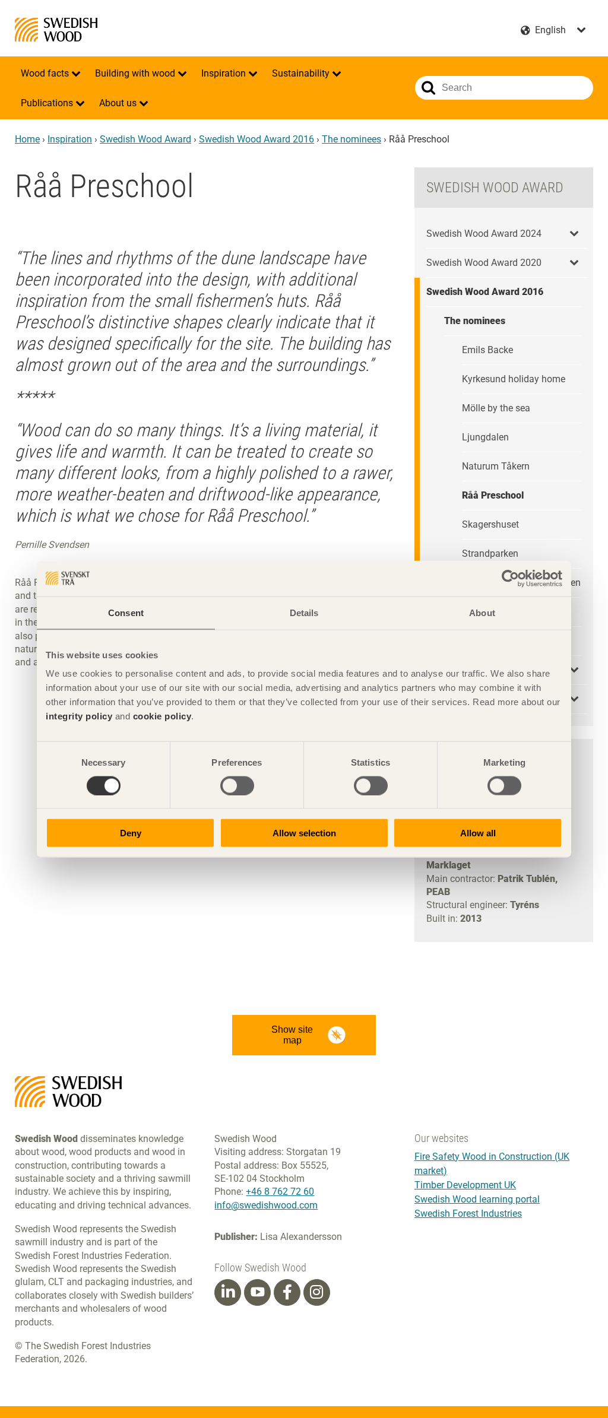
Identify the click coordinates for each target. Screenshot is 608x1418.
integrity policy (79, 716)
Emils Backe (487, 350)
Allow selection (304, 833)
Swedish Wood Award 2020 (484, 262)
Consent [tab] (126, 612)
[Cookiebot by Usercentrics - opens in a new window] (510, 578)
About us (119, 103)
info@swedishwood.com (266, 1205)
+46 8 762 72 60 (280, 1191)
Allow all (478, 833)
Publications (48, 103)
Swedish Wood (56, 30)
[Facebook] (287, 1292)
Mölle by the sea (496, 408)
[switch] (237, 785)
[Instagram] (316, 1292)
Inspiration (224, 73)
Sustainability (302, 73)
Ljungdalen (485, 437)
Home (27, 139)
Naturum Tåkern (496, 466)
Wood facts (46, 73)
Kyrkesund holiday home (513, 379)
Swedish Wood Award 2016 (256, 139)
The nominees (351, 139)
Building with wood (136, 73)
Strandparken (490, 553)
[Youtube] (257, 1292)
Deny (130, 833)
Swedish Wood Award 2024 (484, 233)
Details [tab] (304, 612)
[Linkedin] (228, 1292)
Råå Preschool (493, 495)
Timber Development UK (465, 1185)
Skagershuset (490, 524)
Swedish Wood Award (145, 139)
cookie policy (162, 716)
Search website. (428, 88)
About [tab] (482, 612)
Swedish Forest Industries (468, 1213)
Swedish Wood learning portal (477, 1199)
